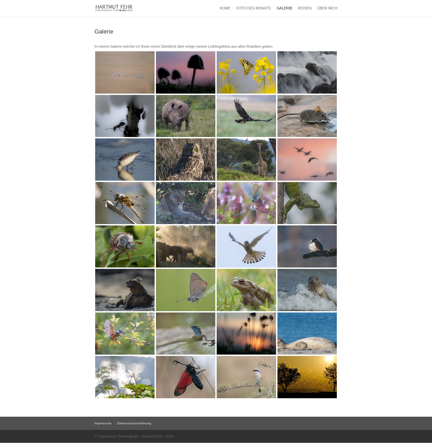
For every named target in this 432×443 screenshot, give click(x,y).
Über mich (327, 8)
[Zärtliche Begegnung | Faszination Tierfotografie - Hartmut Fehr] (246, 223)
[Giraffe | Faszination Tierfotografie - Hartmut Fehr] (246, 179)
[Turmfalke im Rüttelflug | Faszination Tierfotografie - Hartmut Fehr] (246, 266)
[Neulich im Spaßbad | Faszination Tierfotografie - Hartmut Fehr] (307, 310)
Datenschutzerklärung (134, 423)
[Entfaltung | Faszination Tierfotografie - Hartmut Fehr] (185, 397)
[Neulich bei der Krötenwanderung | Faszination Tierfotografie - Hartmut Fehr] (246, 310)
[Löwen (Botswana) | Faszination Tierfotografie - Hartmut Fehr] (185, 223)
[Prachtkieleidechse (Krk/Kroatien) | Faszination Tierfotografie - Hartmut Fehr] (185, 353)
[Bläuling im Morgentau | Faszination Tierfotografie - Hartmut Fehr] (185, 310)
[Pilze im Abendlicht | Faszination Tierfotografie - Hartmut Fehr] (185, 92)
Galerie (284, 8)
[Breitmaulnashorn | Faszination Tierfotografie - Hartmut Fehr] (185, 136)
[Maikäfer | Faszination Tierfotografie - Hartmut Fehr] (125, 266)
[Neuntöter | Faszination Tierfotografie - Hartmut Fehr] (246, 397)
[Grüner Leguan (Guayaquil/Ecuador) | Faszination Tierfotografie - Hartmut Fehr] (307, 223)
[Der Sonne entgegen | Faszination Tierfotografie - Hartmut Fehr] (307, 179)
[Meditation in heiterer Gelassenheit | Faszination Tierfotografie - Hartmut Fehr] (307, 353)
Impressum (102, 423)
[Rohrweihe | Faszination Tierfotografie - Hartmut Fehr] (246, 136)
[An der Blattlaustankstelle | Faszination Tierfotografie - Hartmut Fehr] (125, 136)
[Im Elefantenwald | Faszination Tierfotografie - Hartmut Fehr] (185, 266)
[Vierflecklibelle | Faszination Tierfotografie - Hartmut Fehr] (125, 223)
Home (225, 8)
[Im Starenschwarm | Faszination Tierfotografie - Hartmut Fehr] (307, 397)
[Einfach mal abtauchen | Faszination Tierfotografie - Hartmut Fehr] (125, 179)
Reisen (305, 8)
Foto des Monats (253, 8)
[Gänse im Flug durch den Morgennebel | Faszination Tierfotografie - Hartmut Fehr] (125, 92)
